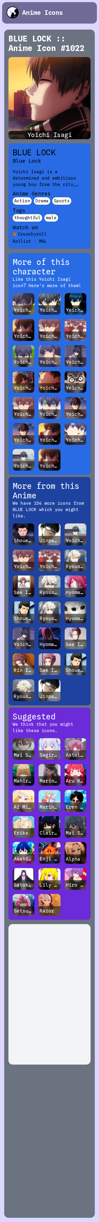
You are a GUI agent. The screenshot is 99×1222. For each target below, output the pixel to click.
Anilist (22, 241)
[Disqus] (49, 994)
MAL (43, 241)
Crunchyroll (32, 234)
